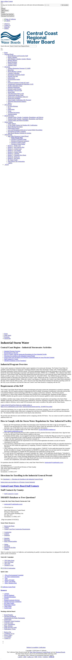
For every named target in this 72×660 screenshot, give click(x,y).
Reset (2, 12)
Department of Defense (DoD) (16, 74)
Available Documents (14, 112)
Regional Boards (60, 652)
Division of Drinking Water (18, 139)
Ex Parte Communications (11, 576)
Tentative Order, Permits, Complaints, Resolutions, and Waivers (25, 119)
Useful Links (7, 608)
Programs (7, 67)
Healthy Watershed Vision (15, 85)
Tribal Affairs (8, 606)
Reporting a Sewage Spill (15, 90)
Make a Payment (9, 580)
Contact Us (7, 25)
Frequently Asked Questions (12, 621)
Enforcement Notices (13, 128)
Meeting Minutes (12, 60)
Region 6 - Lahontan (13, 153)
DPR (36, 657)
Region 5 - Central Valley (15, 152)
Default (3, 8)
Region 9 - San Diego (14, 158)
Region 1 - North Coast (14, 145)
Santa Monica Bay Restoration (16, 161)
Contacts (6, 533)
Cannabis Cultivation (13, 73)
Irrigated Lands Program (14, 89)
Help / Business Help (10, 583)
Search (6, 164)
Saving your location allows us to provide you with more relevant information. (22, 5)
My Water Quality (13, 160)
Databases (7, 535)
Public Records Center (10, 627)
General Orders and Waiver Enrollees (18, 120)
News (9, 108)
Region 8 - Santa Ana (14, 156)
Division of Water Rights (18, 144)
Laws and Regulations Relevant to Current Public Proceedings (25, 130)
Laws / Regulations (9, 624)
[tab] (2, 3)
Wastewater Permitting (14, 98)
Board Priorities (8, 615)
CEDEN (6, 593)
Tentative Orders (12, 63)
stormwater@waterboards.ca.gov (54, 462)
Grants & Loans (8, 622)
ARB (24, 657)
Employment (7, 619)
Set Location (65, 5)
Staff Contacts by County (11, 359)
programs (6, 337)
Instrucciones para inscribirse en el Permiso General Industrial (18, 482)
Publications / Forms (10, 629)
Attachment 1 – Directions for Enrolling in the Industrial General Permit (23, 479)
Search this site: (5, 46)
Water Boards (8, 134)
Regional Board (9, 54)
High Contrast (4, 10)
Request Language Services (12, 600)
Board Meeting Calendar (14, 71)
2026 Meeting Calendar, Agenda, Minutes (19, 59)
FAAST (6, 598)
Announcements (12, 114)
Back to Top (7, 632)
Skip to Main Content (7, 1)
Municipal (7, 540)
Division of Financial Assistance (20, 141)
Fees (9, 81)
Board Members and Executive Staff (18, 56)
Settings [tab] (6, 28)
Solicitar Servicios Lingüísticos (12, 601)
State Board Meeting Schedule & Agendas (19, 133)
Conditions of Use (9, 633)
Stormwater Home (9, 526)
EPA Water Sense (9, 560)
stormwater (7, 338)
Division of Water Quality (18, 142)
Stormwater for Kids (10, 547)
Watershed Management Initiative (17, 101)
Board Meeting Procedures (15, 126)
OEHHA (45, 657)
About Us (7, 23)
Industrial (6, 538)
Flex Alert (7, 563)
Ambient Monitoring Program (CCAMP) (19, 68)
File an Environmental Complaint (13, 575)
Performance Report (9, 604)
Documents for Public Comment (17, 131)
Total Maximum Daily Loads (16, 93)
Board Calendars (12, 57)
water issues (7, 335)
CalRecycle (30, 657)
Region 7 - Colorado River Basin (17, 155)
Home (6, 52)
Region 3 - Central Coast (15, 149)
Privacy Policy (8, 635)
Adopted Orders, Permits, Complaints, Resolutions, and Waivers (25, 117)
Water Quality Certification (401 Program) (19, 100)
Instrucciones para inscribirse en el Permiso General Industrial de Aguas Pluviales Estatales (29, 357)
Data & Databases (9, 595)
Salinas (6, 544)
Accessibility (7, 636)
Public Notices (8, 122)
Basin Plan (11, 70)
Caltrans (6, 527)
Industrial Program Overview (12, 351)
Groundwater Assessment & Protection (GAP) (20, 84)
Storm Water (11, 92)
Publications (11, 109)
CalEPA (10, 163)
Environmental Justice (14, 79)
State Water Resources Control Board (18, 136)
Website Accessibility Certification (36, 647)
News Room (8, 104)
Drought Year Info (13, 76)
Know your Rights (9, 581)
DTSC (40, 657)
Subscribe (7, 27)
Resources (4, 590)
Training (6, 549)
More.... (10, 103)
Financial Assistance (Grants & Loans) (18, 82)
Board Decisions (12, 62)
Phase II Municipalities (10, 541)
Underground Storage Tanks (15, 95)
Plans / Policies (8, 626)
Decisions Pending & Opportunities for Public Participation (14, 617)
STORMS (7, 546)
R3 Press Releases (13, 106)
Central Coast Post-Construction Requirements (17, 529)
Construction (7, 532)
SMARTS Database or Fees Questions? (15, 360)
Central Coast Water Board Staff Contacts (20, 486)
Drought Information (10, 597)
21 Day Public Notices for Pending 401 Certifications (22, 125)
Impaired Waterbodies (14, 87)
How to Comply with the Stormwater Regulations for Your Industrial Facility (25, 354)
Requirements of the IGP (11, 352)
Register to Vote (8, 565)
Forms (9, 111)
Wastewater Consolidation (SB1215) (18, 97)
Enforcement (11, 78)
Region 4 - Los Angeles (14, 150)
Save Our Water (8, 562)
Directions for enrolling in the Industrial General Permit (19, 356)
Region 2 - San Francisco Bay (16, 147)
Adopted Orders (12, 65)
